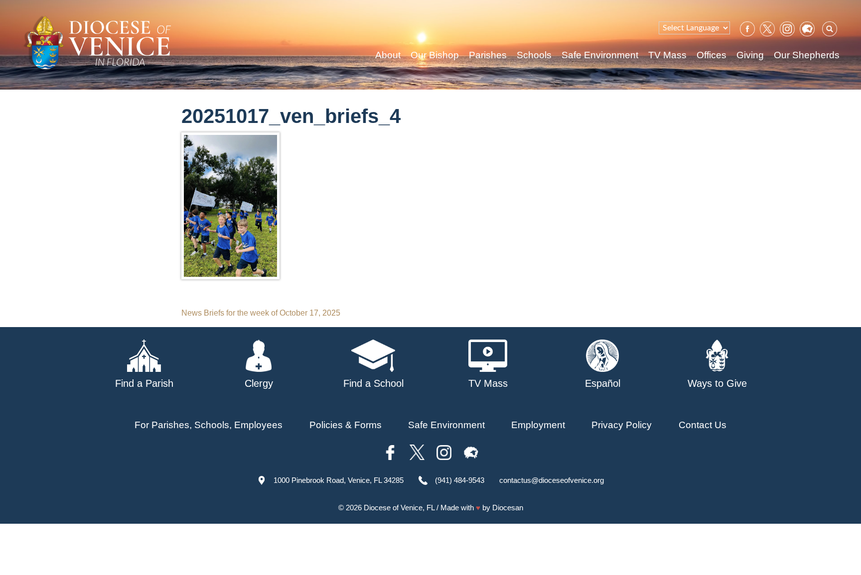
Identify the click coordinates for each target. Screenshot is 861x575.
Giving (750, 55)
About (388, 55)
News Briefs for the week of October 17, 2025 (260, 313)
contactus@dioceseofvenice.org (551, 480)
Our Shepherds (807, 55)
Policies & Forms (345, 425)
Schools (534, 55)
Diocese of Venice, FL (399, 507)
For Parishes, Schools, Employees (209, 425)
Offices (711, 55)
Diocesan (507, 507)
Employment (538, 425)
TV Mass (667, 55)
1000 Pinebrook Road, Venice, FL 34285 (339, 480)
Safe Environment (600, 55)
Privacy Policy (621, 425)
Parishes (488, 55)
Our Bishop (435, 55)
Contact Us (702, 425)
